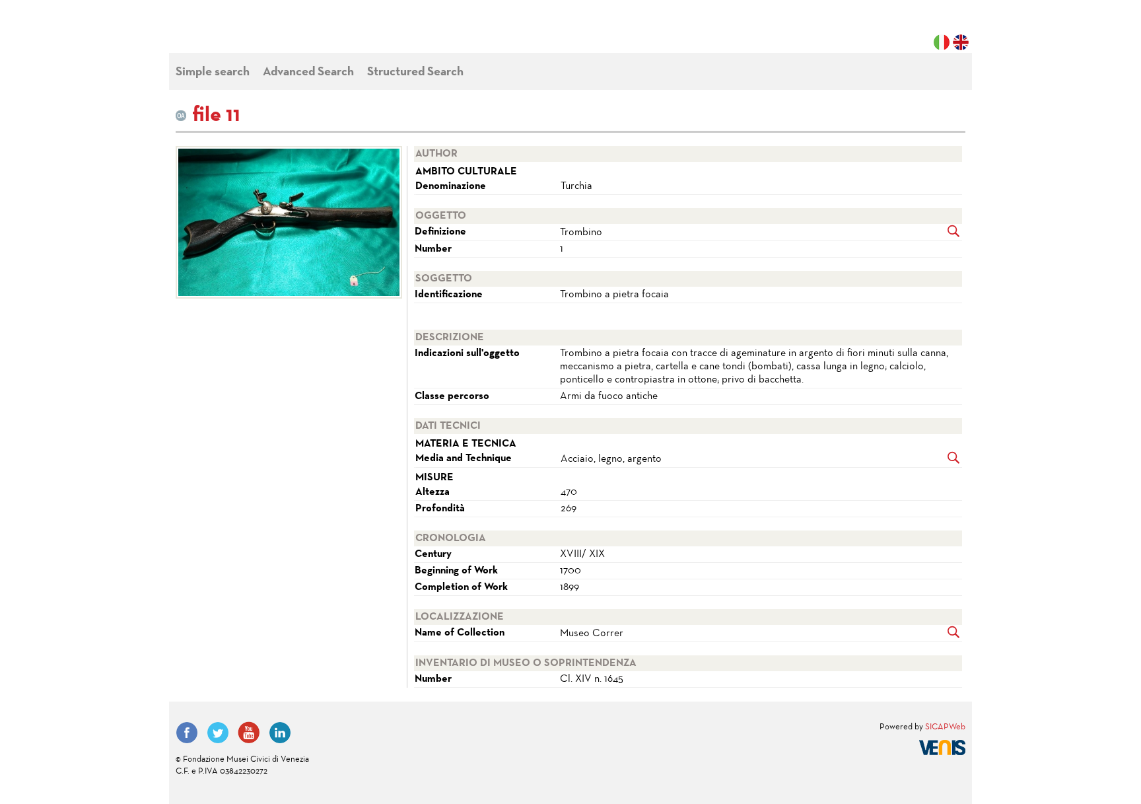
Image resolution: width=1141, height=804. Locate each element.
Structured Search (415, 72)
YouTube (249, 732)
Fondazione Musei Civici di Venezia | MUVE (230, 33)
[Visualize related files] (954, 232)
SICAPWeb (945, 727)
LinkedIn (280, 732)
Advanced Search (308, 72)
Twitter (218, 732)
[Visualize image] (286, 222)
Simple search (213, 72)
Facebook (187, 732)
